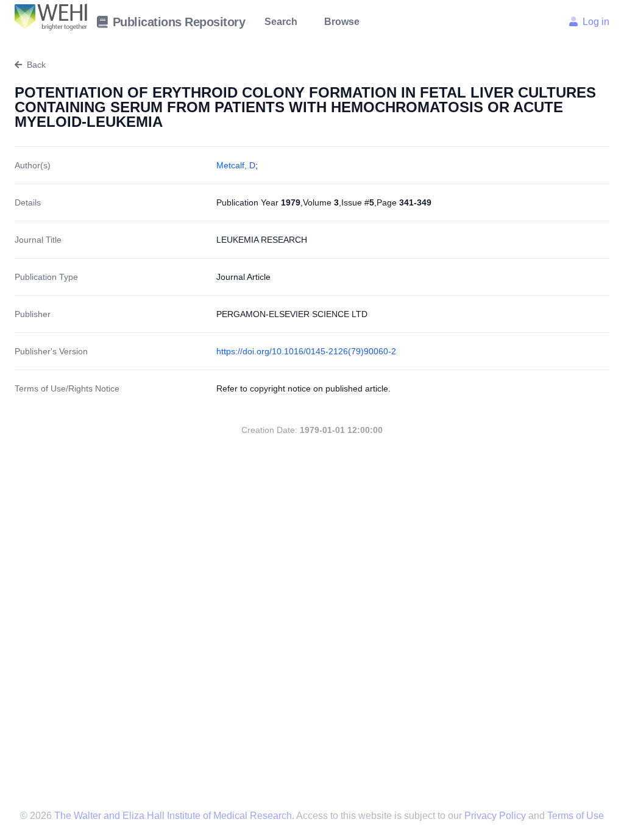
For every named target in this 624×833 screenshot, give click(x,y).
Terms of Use (575, 815)
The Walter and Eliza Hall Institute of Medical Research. (174, 815)
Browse (342, 21)
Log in (596, 21)
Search (280, 21)
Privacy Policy (496, 815)
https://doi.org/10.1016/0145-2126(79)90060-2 (306, 351)
